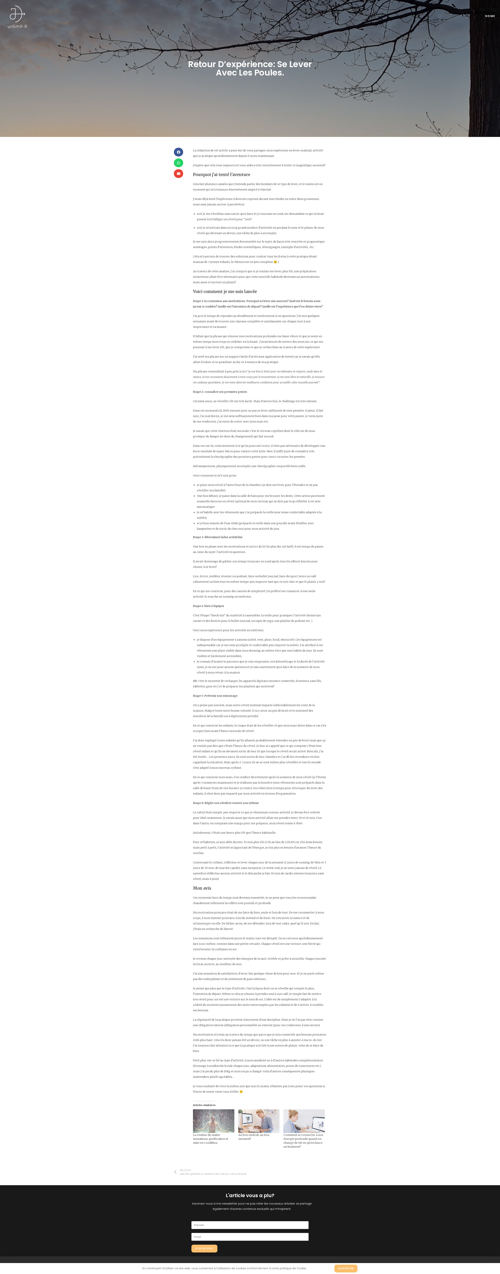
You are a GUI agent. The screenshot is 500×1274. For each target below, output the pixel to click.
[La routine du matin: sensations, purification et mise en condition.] (213, 1121)
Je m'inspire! (204, 1248)
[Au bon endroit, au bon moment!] (259, 1121)
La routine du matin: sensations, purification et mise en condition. (210, 1139)
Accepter (346, 1268)
